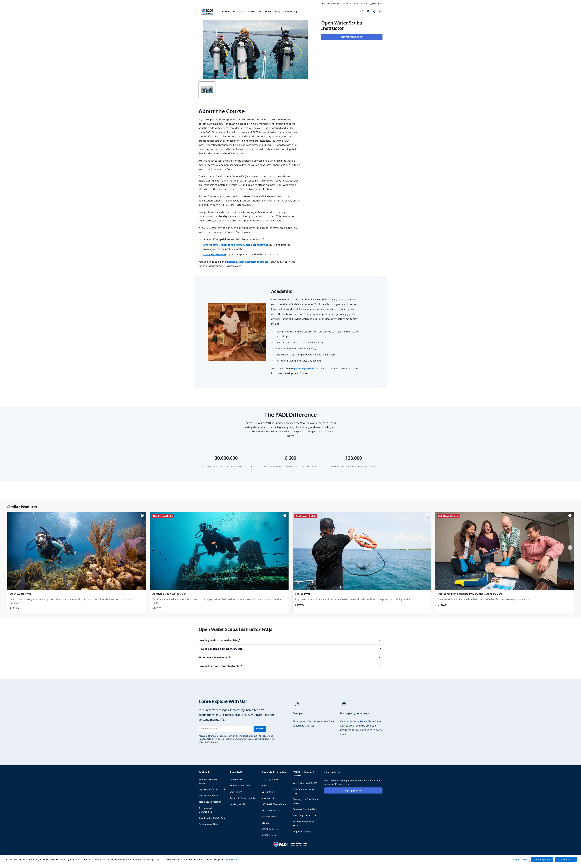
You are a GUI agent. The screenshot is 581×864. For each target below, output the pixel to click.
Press (264, 785)
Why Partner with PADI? (305, 783)
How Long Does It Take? (305, 815)
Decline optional (542, 859)
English (374, 3)
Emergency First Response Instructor (247, 261)
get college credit (303, 368)
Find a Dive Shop (334, 3)
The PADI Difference (240, 785)
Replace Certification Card (212, 789)
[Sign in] (368, 12)
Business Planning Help (305, 809)
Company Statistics (271, 779)
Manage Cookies (518, 859)
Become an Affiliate (208, 824)
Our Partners (268, 791)
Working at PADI (238, 804)
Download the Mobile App (212, 818)
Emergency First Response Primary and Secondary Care (236, 244)
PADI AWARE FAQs (270, 810)
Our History (236, 791)
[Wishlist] (374, 12)
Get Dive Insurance (208, 795)
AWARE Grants (268, 835)
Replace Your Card (350, 3)
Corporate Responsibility (242, 798)
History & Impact (269, 816)
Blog (323, 3)
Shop (278, 11)
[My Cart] (380, 12)
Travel (268, 11)
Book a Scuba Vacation (210, 801)
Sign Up (260, 728)
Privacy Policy (358, 721)
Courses (225, 11)
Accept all (566, 859)
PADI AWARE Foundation (273, 804)
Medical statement (214, 254)
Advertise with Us (270, 798)
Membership (290, 11)
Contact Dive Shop (352, 37)
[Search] (362, 12)
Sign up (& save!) (353, 790)
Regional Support (302, 831)
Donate (265, 822)
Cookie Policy (230, 859)
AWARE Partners (269, 829)
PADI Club (238, 11)
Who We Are (236, 779)
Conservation (254, 11)
